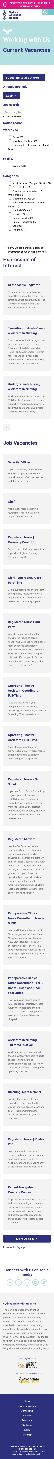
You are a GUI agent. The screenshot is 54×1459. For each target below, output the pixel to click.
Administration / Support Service (31, 183)
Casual (17, 137)
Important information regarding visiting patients (30, 5)
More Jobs (25, 1239)
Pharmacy (18, 229)
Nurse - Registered (24, 221)
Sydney (18, 165)
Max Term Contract (24, 140)
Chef (11, 501)
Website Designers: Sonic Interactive (27, 1454)
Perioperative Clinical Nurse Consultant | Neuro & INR (26, 918)
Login (10, 95)
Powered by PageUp (14, 1247)
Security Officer (19, 462)
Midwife (18, 213)
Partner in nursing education (28, 1373)
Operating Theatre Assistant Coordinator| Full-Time (24, 690)
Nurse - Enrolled (22, 217)
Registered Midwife (21, 839)
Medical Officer (21, 210)
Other (17, 225)
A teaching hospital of (27, 1358)
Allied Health (20, 186)
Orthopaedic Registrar (24, 285)
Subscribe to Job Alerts (22, 77)
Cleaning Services (23, 198)
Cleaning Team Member (24, 1092)
